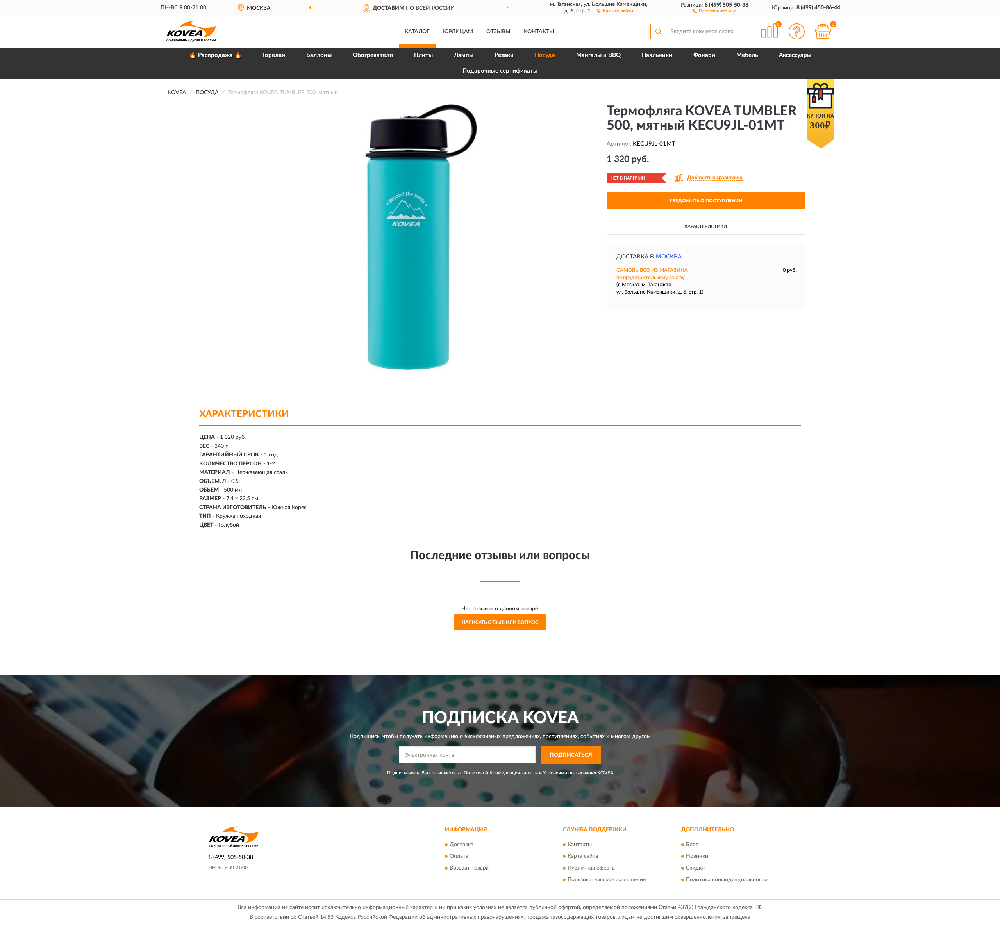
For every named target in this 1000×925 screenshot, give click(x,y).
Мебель (747, 55)
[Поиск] (658, 31)
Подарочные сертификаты (500, 71)
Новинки (697, 856)
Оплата (459, 856)
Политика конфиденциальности (727, 880)
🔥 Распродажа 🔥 (215, 55)
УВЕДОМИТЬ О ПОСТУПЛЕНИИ (705, 200)
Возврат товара (469, 868)
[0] (823, 31)
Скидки (695, 868)
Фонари (704, 55)
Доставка (461, 845)
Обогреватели (373, 55)
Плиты (423, 55)
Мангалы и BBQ (598, 55)
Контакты (539, 31)
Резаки (504, 55)
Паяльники (657, 55)
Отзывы (498, 31)
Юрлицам (458, 31)
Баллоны (319, 55)
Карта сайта (583, 856)
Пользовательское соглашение (607, 880)
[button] (715, 10)
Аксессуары (795, 55)
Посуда (545, 55)
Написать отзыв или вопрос (500, 622)
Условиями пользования (569, 772)
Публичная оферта (591, 868)
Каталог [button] (417, 31)
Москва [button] (669, 257)
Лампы (463, 55)
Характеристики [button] (705, 226)
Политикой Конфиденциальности (501, 772)
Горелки (274, 55)
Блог (692, 845)
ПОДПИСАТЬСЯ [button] (571, 755)
